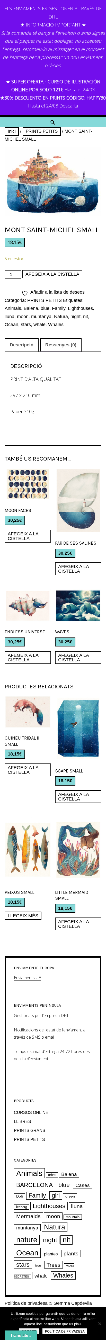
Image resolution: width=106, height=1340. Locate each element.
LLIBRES (22, 1121)
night (75, 316)
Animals (13, 308)
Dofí (19, 1196)
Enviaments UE (27, 978)
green (70, 1196)
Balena (31, 308)
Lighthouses (80, 308)
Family (58, 308)
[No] (99, 1323)
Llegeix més (23, 915)
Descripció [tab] (21, 344)
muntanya (41, 316)
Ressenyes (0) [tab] (60, 344)
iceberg (21, 1207)
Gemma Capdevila (73, 1303)
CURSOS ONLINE (31, 1112)
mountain (73, 1217)
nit (85, 316)
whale (39, 324)
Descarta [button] (68, 106)
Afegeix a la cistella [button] (23, 536)
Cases (82, 1185)
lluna (9, 316)
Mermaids (28, 1216)
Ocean (11, 324)
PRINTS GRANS (29, 1130)
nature (26, 1240)
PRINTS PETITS (42, 131)
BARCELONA (34, 1185)
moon (23, 316)
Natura (61, 316)
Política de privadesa (26, 1303)
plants (71, 1253)
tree (38, 1265)
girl (56, 1195)
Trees (53, 1265)
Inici (12, 131)
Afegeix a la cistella (52, 274)
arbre (52, 1175)
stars (26, 324)
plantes (51, 1254)
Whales (56, 324)
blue (45, 308)
